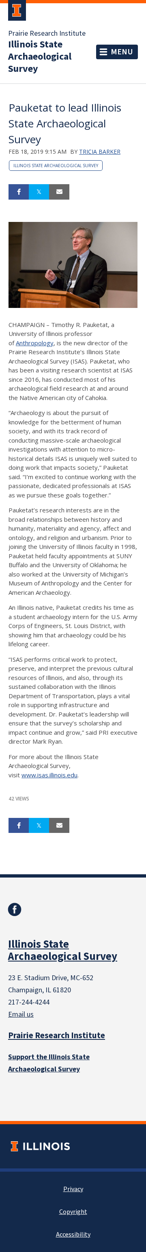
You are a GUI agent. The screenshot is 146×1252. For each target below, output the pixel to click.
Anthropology (35, 343)
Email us (21, 1014)
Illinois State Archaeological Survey (39, 57)
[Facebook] (15, 910)
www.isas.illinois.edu (49, 775)
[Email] (59, 192)
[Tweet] (39, 192)
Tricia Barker (99, 151)
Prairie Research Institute (47, 34)
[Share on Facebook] (19, 192)
